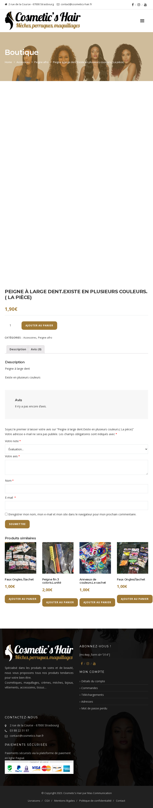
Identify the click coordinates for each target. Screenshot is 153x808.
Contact (120, 800)
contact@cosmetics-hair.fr (27, 736)
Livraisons (34, 800)
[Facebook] (132, 4)
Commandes (89, 688)
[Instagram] (139, 4)
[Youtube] (145, 4)
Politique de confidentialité (95, 800)
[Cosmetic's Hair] (43, 20)
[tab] (18, 349)
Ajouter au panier (39, 325)
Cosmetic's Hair (72, 793)
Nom (9, 480)
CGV (47, 800)
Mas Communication (99, 793)
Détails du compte (93, 681)
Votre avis (12, 456)
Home (8, 62)
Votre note (13, 441)
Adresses (87, 701)
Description (18, 349)
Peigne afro (41, 62)
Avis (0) (36, 349)
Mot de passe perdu (94, 708)
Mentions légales (64, 800)
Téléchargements (92, 695)
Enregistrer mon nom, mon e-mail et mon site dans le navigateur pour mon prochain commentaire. (72, 514)
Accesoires (23, 62)
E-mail (10, 497)
